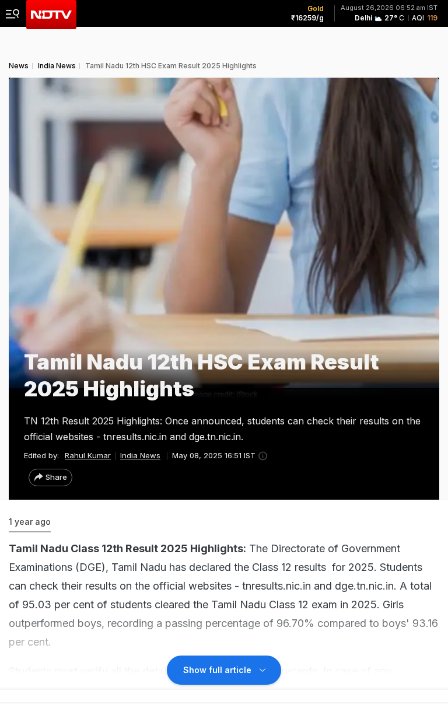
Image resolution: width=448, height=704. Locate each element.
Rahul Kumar (88, 455)
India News (140, 455)
